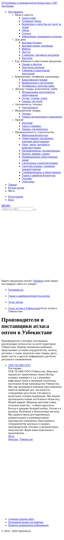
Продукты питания (33, 67)
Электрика (28, 181)
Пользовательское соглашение (25, 522)
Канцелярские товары (34, 79)
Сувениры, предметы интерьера (40, 55)
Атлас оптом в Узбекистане (24, 308)
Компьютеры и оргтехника (37, 82)
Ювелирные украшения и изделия (42, 36)
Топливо (27, 178)
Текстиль (27, 58)
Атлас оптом (15, 302)
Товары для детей (32, 101)
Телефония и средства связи (38, 85)
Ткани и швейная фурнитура (38, 175)
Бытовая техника (32, 42)
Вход (11, 199)
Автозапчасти (30, 107)
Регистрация (15, 196)
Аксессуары (29, 17)
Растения (27, 122)
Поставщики (15, 11)
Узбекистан (26, 439)
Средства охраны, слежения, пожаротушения (38, 168)
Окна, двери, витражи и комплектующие (36, 146)
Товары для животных (35, 129)
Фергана (13, 439)
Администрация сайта (21, 519)
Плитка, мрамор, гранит (36, 153)
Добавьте (38, 280)
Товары (12, 184)
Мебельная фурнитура (35, 135)
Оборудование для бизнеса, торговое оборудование (38, 140)
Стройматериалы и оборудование (41, 172)
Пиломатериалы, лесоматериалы (41, 150)
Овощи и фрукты (32, 64)
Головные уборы (31, 21)
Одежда (26, 33)
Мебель (26, 48)
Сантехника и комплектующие (40, 163)
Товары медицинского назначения (42, 116)
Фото (11, 436)
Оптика (26, 113)
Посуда (26, 51)
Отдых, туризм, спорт (34, 98)
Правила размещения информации (28, 525)
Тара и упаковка (31, 125)
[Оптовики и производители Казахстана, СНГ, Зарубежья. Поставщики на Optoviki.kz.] (32, 5)
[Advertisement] (32, 244)
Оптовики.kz (15, 289)
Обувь (25, 30)
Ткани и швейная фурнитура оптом (29, 295)
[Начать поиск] (35, 209)
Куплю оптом (16, 187)
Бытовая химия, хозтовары (37, 45)
